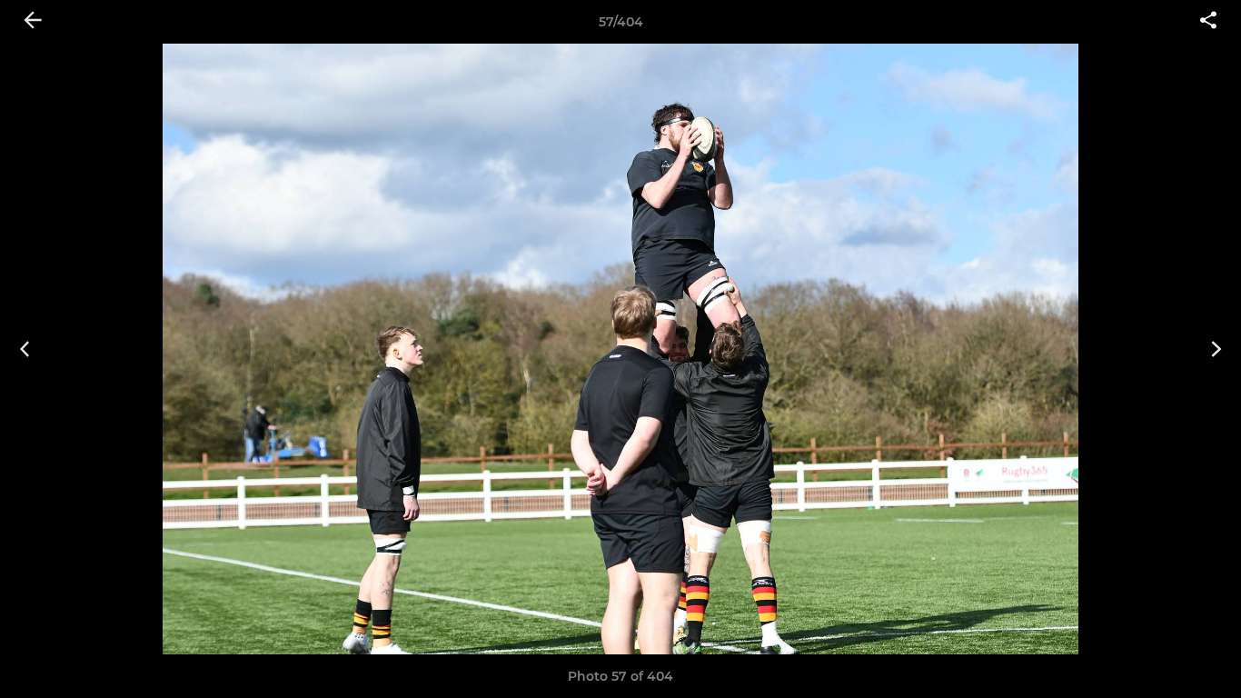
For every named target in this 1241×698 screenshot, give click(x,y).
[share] (1208, 22)
